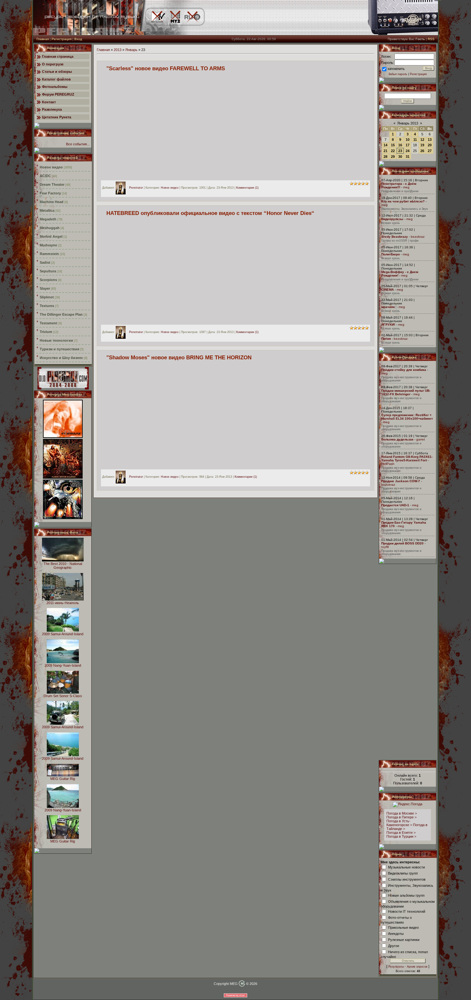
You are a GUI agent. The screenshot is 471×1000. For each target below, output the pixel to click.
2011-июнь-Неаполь (62, 603)
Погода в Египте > (401, 832)
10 (407, 139)
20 (430, 145)
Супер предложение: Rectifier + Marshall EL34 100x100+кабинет (407, 416)
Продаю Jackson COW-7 (400, 481)
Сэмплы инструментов (407, 879)
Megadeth (48, 219)
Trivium (46, 332)
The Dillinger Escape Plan (61, 314)
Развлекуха (52, 109)
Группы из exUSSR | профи (399, 240)
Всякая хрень (390, 223)
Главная (43, 39)
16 (400, 145)
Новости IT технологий (406, 911)
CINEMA (387, 289)
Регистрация (61, 39)
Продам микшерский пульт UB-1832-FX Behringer (405, 392)
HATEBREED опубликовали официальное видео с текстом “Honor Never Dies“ (210, 213)
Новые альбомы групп (406, 895)
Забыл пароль (397, 74)
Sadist (45, 262)
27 (430, 151)
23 (400, 151)
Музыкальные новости (406, 867)
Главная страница (57, 56)
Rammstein (49, 254)
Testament (48, 323)
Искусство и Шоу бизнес (61, 358)
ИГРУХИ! (388, 324)
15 (393, 145)
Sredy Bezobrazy (394, 236)
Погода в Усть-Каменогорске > (399, 823)
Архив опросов (417, 966)
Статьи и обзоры (57, 71)
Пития (386, 338)
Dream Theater (52, 184)
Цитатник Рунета (56, 117)
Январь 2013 (407, 123)
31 (407, 156)
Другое (393, 945)
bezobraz (418, 236)
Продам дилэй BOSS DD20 (402, 543)
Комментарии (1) (247, 187)
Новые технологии (56, 340)
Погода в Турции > (401, 836)
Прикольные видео (403, 927)
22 (393, 151)
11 (415, 139)
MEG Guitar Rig (62, 779)
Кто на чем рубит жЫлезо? (403, 201)
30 (400, 156)
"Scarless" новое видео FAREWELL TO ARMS (165, 68)
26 (422, 151)
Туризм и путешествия (59, 349)
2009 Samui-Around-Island (62, 634)
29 (393, 156)
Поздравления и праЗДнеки (399, 191)
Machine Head (51, 202)
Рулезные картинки (403, 939)
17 (407, 145)
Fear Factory (50, 193)
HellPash (387, 464)
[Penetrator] (122, 187)
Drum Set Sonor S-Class (63, 696)
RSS (431, 39)
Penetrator (136, 187)
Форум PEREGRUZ (58, 94)
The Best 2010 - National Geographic (63, 565)
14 (385, 145)
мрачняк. (388, 307)
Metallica (47, 210)
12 (422, 139)
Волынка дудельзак (397, 439)
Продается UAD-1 (395, 505)
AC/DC (45, 176)
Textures (47, 306)
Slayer (45, 288)
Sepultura (48, 271)
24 (407, 151)
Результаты (396, 966)
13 (430, 139)
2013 (117, 50)
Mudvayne (48, 245)
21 (385, 151)
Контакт (49, 102)
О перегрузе (52, 64)
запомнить (396, 69)
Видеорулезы (392, 219)
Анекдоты (396, 933)
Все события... (78, 144)
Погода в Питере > (401, 817)
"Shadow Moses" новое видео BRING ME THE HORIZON (179, 357)
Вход (78, 39)
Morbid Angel (51, 236)
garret (420, 439)
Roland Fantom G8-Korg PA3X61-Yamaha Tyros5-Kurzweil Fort (407, 458)
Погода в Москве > (401, 813)
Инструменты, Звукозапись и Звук (404, 208)
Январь (131, 50)
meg (406, 187)
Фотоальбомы (54, 87)
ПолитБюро (390, 254)
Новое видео (51, 167)
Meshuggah (50, 228)
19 (422, 145)
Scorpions (48, 280)
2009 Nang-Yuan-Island (63, 665)
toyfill (385, 547)
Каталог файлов (56, 79)
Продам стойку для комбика (403, 370)
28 (385, 156)
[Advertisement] (408, 662)
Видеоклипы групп (403, 873)
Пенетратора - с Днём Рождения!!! (398, 185)
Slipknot (47, 297)
